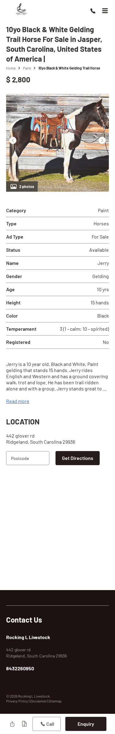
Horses (101, 223)
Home (11, 68)
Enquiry (86, 724)
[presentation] (13, 140)
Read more (17, 401)
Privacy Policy (17, 701)
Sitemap (55, 701)
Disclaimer (38, 701)
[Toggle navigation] (105, 11)
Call (50, 724)
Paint (27, 68)
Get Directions (77, 458)
